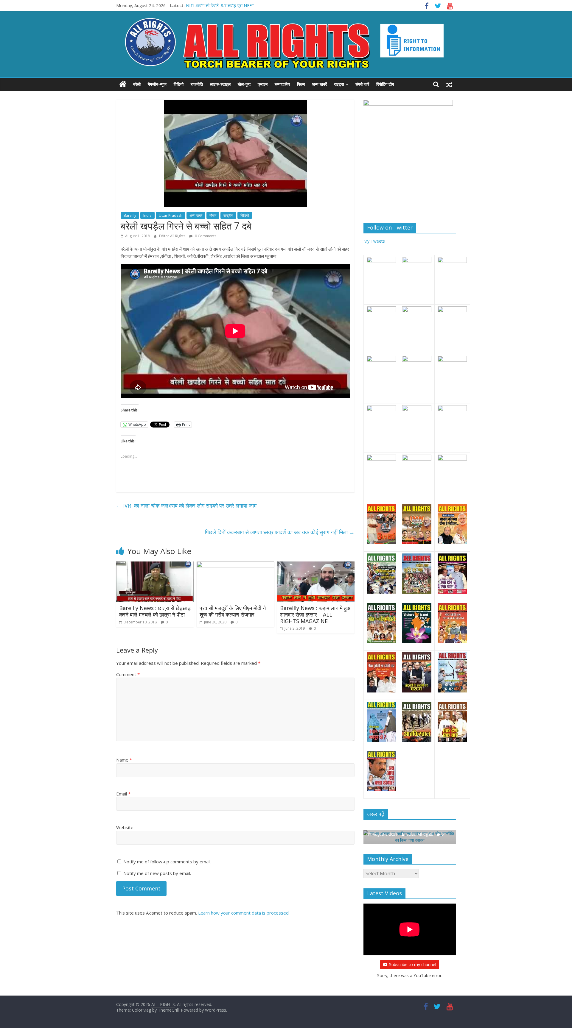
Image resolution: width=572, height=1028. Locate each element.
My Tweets (374, 241)
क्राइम (263, 84)
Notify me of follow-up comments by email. (167, 862)
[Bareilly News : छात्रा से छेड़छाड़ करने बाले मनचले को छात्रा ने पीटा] (155, 565)
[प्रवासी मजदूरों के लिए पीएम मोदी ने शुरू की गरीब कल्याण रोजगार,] (235, 565)
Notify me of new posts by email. (157, 873)
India (147, 215)
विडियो (179, 84)
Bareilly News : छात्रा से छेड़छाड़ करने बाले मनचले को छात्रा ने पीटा (155, 611)
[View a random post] (449, 84)
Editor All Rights (172, 235)
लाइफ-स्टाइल (220, 84)
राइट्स (339, 84)
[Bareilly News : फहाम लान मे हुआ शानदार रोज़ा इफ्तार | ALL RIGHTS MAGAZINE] (316, 565)
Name (124, 760)
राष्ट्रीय (228, 215)
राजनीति (197, 84)
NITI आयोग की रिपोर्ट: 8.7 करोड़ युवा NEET (220, 5)
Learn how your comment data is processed (243, 913)
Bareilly (130, 215)
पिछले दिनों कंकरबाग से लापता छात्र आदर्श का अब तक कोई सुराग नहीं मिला (280, 532)
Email (123, 794)
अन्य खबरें (319, 84)
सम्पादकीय (282, 84)
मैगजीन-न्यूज (157, 84)
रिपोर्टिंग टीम (385, 84)
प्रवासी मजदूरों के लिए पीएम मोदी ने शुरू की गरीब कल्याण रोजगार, (233, 611)
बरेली (137, 84)
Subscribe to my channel (412, 964)
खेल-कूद (244, 84)
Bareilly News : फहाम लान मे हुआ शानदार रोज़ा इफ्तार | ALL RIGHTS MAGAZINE (316, 614)
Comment (128, 674)
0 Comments (205, 235)
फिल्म (301, 84)
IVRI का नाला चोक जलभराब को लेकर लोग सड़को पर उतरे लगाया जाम (186, 505)
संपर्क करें (362, 84)
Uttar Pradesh (170, 215)
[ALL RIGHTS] (123, 84)
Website (124, 827)
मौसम (212, 215)
